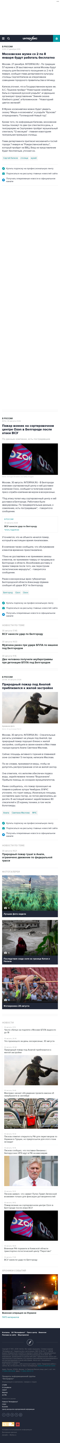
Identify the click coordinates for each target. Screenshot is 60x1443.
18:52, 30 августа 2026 (11, 421)
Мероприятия (23, 1335)
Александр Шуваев (12, 260)
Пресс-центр (32, 1332)
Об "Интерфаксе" (18, 1332)
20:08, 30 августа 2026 (11, 680)
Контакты (6, 1332)
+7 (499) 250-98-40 (8, 1371)
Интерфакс (30, 38)
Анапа (6, 812)
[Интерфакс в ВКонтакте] (12, 1415)
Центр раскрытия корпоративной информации (18, 1409)
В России (7, 46)
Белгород (8, 254)
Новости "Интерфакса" (10, 1402)
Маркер (5, 1392)
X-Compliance (6, 1387)
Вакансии (42, 1332)
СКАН (4, 1404)
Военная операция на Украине (19, 1313)
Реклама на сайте (9, 1335)
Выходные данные (9, 1432)
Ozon (17, 592)
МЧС (34, 812)
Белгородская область (26, 254)
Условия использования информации (17, 1430)
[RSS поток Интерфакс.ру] (16, 1415)
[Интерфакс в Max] (20, 1415)
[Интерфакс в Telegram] (8, 1415)
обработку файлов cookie (46, 1366)
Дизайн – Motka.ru (9, 1435)
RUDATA (5, 1407)
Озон (25, 592)
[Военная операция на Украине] (30, 1309)
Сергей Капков (10, 158)
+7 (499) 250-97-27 (27, 1371)
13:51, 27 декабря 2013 (11, 49)
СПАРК (4, 1385)
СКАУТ (4, 1390)
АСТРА (4, 1395)
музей (34, 158)
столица (24, 158)
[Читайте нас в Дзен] (4, 1415)
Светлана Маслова (21, 812)
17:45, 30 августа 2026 (11, 200)
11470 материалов (10, 1317)
